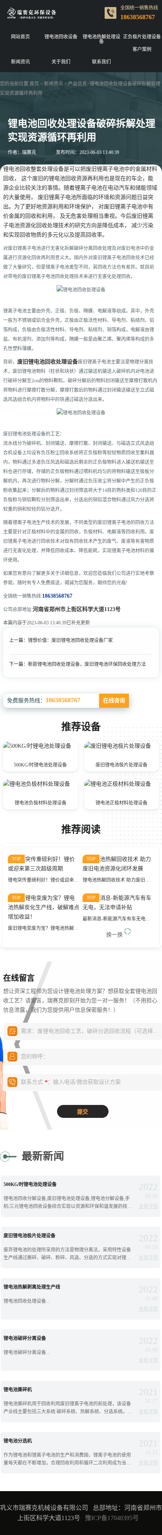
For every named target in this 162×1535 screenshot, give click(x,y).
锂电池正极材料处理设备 (121, 803)
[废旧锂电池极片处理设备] (117, 749)
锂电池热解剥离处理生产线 (32, 1287)
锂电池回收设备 (60, 36)
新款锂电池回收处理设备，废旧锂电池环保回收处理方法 (87, 664)
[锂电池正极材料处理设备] (117, 787)
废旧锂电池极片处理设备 (121, 765)
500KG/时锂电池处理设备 (40, 765)
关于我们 (61, 62)
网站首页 (20, 36)
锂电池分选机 (18, 1441)
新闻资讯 (20, 62)
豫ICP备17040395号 (112, 1518)
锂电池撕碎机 (18, 1389)
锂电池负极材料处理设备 (40, 803)
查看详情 (148, 1206)
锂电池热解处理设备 (101, 39)
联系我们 (101, 62)
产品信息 (77, 84)
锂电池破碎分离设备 (25, 1338)
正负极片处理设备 (142, 36)
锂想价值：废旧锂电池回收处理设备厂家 (70, 640)
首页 (34, 84)
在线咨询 (114, 700)
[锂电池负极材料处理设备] (36, 787)
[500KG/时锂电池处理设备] (37, 749)
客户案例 (142, 49)
